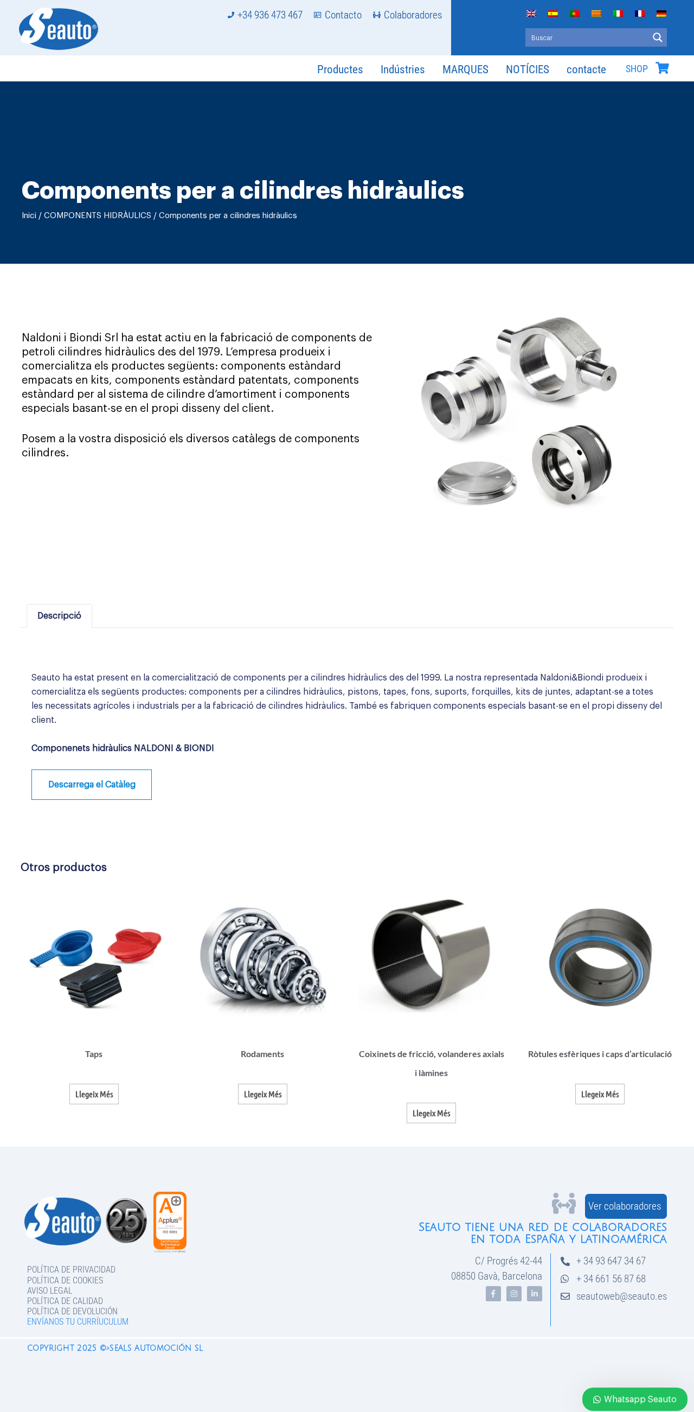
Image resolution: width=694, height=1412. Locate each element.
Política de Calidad (65, 1301)
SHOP (637, 68)
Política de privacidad (71, 1269)
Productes (340, 69)
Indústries (403, 69)
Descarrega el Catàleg (92, 784)
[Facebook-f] (493, 1293)
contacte (586, 69)
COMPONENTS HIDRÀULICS (97, 216)
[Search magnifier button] (657, 37)
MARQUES (465, 69)
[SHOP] (662, 68)
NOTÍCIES (527, 69)
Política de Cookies (65, 1280)
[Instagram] (514, 1293)
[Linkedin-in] (534, 1293)
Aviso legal (49, 1291)
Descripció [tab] (59, 616)
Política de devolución (72, 1311)
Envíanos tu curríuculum (77, 1321)
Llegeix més (94, 1094)
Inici (29, 216)
